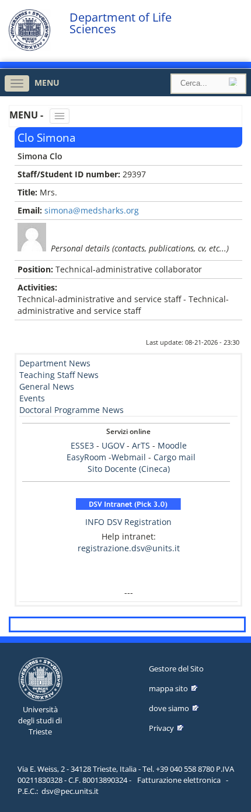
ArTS (141, 445)
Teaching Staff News (59, 374)
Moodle (172, 445)
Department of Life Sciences (120, 23)
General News (46, 386)
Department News (54, 363)
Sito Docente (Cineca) (129, 468)
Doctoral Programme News (71, 409)
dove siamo (169, 708)
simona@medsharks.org (91, 210)
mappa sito (168, 688)
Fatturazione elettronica (179, 780)
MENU (47, 82)
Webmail (128, 457)
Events (32, 398)
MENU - (27, 114)
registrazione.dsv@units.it (129, 548)
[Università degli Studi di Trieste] (29, 48)
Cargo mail (175, 457)
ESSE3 (82, 445)
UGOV (113, 445)
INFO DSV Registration (128, 521)
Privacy (161, 728)
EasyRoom (88, 457)
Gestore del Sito (176, 668)
